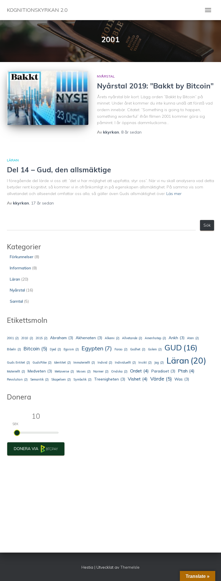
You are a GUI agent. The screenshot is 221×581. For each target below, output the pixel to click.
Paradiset (163, 371)
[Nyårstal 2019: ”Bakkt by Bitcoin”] (47, 98)
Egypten (96, 348)
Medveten (40, 371)
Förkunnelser (21, 256)
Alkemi (112, 338)
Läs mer (174, 193)
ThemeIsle (130, 567)
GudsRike (42, 362)
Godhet (137, 349)
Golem (155, 349)
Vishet (138, 379)
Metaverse (64, 371)
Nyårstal (106, 76)
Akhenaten (89, 337)
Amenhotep (155, 338)
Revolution (17, 379)
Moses (84, 371)
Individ (105, 362)
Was (181, 379)
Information (20, 268)
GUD (180, 347)
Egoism (71, 349)
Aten (193, 338)
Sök (207, 225)
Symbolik (82, 379)
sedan (131, 132)
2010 (27, 338)
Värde (161, 379)
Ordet (139, 371)
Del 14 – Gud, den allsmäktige (59, 169)
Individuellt (125, 362)
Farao (121, 349)
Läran (13, 160)
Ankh (176, 337)
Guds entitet (18, 362)
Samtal (16, 301)
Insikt (145, 362)
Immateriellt (84, 362)
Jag (159, 362)
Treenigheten (109, 379)
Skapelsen (61, 379)
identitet (62, 362)
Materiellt (16, 371)
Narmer (100, 371)
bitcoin (35, 348)
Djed (55, 349)
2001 (13, 338)
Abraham (61, 337)
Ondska (119, 371)
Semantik (39, 379)
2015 (41, 338)
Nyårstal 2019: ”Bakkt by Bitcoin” (155, 85)
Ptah (186, 371)
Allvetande (132, 338)
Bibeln (14, 349)
